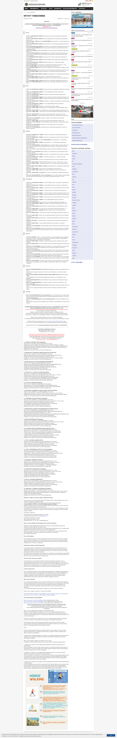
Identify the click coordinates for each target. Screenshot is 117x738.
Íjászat (73, 174)
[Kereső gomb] (91, 8)
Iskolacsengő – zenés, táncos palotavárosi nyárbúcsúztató (81, 67)
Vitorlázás (74, 253)
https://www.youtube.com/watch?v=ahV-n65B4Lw (34, 602)
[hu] (86, 0)
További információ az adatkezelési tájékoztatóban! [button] (30, 736)
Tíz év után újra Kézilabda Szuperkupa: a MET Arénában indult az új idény (82, 57)
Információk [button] (57, 8)
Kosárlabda (74, 195)
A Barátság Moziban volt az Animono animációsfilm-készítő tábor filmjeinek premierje (82, 94)
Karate (73, 184)
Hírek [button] (26, 8)
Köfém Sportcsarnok (76, 132)
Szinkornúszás (75, 231)
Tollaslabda (74, 245)
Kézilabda (74, 192)
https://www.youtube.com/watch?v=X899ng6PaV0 (34, 601)
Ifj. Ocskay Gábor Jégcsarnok (77, 125)
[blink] (92, 0)
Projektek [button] (82, 8)
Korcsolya (74, 197)
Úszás (73, 250)
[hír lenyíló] (92, 30)
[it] (91, 0)
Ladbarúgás (74, 202)
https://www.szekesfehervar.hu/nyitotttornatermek (46, 27)
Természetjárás (75, 242)
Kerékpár (73, 189)
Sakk (73, 223)
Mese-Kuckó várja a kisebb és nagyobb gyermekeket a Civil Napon (81, 41)
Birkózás (73, 158)
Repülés (73, 216)
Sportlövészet (74, 226)
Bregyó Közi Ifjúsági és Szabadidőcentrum (79, 138)
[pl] (88, 0)
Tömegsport (74, 247)
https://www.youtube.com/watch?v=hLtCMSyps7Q (34, 600)
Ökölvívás (74, 210)
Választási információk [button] (70, 8)
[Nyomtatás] (68, 18)
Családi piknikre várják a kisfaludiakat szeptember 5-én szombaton (81, 51)
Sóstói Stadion (75, 130)
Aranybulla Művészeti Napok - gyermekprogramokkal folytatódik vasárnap (80, 78)
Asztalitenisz (74, 153)
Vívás (73, 258)
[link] (82, 21)
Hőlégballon (74, 169)
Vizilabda (73, 255)
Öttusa (73, 213)
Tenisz (73, 239)
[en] (87, 0)
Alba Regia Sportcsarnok (76, 135)
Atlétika (73, 156)
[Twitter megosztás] (65, 18)
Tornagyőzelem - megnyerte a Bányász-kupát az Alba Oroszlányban (80, 84)
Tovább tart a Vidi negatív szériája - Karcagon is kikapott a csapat (81, 62)
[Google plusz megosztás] (67, 18)
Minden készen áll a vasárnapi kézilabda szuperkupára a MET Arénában (82, 89)
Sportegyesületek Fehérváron (79, 144)
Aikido (73, 151)
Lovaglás (73, 205)
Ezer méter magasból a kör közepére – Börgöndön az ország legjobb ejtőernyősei (82, 100)
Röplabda (74, 218)
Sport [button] (50, 8)
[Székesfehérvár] (35, 4)
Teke (73, 237)
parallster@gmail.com (43, 515)
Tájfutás (73, 234)
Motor (73, 208)
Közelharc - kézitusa (76, 200)
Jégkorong (74, 176)
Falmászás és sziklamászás (77, 163)
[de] (90, 0)
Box (73, 161)
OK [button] (111, 735)
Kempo (73, 187)
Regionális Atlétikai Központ (77, 140)
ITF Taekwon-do (75, 171)
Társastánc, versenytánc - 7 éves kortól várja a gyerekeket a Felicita (81, 73)
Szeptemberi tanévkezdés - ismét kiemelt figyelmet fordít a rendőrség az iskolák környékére (81, 35)
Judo (73, 179)
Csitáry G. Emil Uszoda (76, 127)
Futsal (73, 166)
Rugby (73, 221)
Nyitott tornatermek (76, 262)
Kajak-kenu (74, 182)
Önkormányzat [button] (34, 8)
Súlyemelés (74, 229)
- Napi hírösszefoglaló (79, 30)
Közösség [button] (43, 8)
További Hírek (82, 103)
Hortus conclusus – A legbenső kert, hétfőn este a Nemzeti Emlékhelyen (81, 46)
